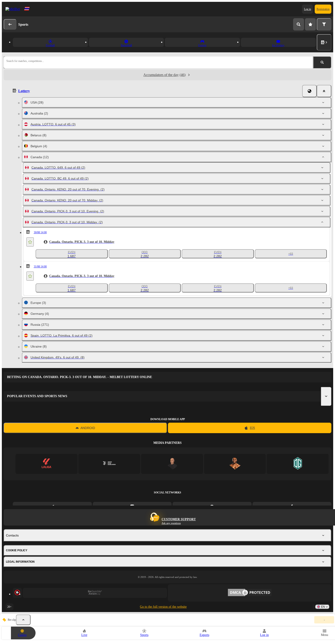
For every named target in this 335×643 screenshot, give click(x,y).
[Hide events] (23, 620)
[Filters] (324, 24)
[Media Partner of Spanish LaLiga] (46, 463)
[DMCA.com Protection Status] (249, 593)
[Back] (10, 24)
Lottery (24, 91)
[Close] (324, 91)
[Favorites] (310, 24)
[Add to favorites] (30, 242)
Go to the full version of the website (163, 606)
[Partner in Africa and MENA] (109, 463)
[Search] (298, 24)
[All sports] (324, 42)
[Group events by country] (309, 91)
